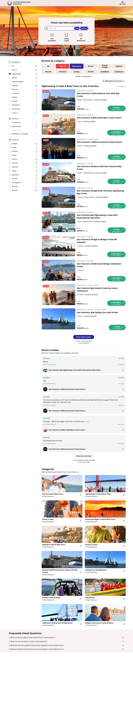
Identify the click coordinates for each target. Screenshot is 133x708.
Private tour (16, 122)
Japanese (15, 175)
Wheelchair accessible (20, 134)
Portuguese (16, 182)
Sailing (14, 97)
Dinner (14, 78)
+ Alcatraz (15, 93)
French (14, 159)
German (15, 163)
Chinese (15, 151)
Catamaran (16, 109)
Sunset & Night (17, 82)
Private (14, 101)
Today (77, 28)
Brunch (14, 89)
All (13, 66)
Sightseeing (16, 74)
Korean (14, 179)
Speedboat (16, 105)
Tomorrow (84, 28)
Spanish (15, 190)
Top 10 (14, 70)
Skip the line (16, 126)
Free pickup (16, 130)
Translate (121, 358)
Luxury (14, 113)
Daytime (15, 85)
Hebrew (15, 167)
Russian (15, 186)
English (14, 143)
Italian (14, 171)
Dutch (14, 155)
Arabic (14, 147)
